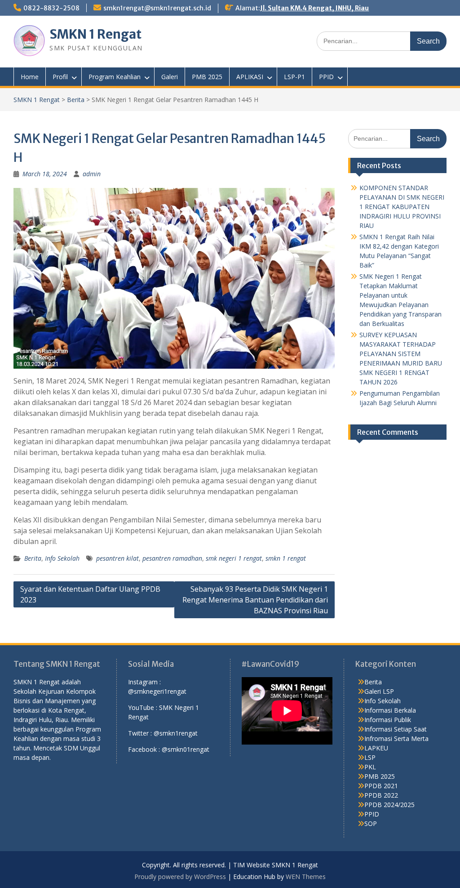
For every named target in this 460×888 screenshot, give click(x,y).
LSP (370, 757)
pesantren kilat (117, 558)
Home (30, 76)
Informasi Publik (387, 719)
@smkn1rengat (176, 733)
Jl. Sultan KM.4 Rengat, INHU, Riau (314, 8)
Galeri (169, 76)
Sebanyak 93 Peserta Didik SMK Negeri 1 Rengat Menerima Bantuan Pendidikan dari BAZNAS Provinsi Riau (255, 600)
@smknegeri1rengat (157, 691)
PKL (370, 767)
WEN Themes (306, 876)
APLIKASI (249, 76)
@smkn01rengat (185, 749)
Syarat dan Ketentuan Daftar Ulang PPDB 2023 (90, 594)
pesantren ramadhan (172, 558)
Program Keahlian (114, 76)
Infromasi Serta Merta (396, 738)
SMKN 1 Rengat (95, 34)
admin (92, 174)
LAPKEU (376, 748)
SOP (370, 823)
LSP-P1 (294, 76)
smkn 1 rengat (285, 558)
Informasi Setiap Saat (395, 729)
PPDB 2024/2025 (389, 804)
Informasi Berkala (390, 710)
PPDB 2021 (381, 785)
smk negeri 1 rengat (234, 558)
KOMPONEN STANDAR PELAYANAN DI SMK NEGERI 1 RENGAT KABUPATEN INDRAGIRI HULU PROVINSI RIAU (401, 206)
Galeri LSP (379, 691)
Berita (75, 99)
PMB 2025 (207, 76)
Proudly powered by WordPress (180, 876)
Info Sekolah (62, 558)
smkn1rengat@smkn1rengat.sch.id (157, 8)
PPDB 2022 (381, 795)
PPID (326, 76)
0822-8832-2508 (51, 8)
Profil (60, 76)
